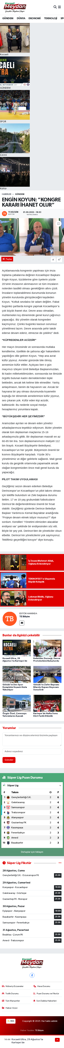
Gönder (9, 760)
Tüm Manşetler (12, 1001)
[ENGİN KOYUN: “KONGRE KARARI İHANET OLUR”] (32, 237)
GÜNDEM (7, 18)
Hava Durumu (43, 986)
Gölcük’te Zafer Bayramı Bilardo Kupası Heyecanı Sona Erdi (46, 687)
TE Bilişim (24, 616)
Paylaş (9, 259)
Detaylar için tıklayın (32, 852)
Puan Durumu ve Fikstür (48, 993)
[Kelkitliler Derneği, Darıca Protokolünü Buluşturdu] (47, 648)
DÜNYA (21, 18)
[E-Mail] (21, 623)
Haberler (6, 194)
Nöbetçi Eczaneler (15, 986)
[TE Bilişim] (10, 618)
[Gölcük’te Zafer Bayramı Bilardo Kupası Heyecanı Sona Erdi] (47, 674)
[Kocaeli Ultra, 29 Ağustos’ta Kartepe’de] (17, 648)
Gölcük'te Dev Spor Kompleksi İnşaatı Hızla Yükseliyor (15, 687)
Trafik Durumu (12, 993)
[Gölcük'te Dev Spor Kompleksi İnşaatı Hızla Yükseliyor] (17, 674)
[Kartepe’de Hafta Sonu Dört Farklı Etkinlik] (47, 703)
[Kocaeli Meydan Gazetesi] (15, 7)
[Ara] (55, 7)
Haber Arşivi (11, 1008)
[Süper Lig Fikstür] (60, 863)
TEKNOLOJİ (50, 18)
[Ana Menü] (59, 7)
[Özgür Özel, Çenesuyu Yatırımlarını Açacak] (17, 703)
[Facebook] (32, 975)
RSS (12, 1021)
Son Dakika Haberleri (46, 1001)
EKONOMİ (34, 18)
